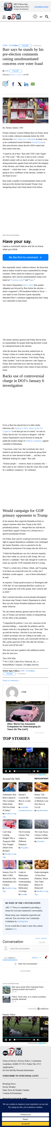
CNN (7, 71)
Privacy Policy (24, 1061)
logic (31, 280)
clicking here (22, 921)
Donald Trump (38, 142)
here (14, 929)
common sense (17, 280)
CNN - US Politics (28, 671)
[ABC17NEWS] (17, 17)
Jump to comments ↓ (11, 680)
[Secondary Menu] (6, 17)
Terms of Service (10, 1061)
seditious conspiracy (34, 441)
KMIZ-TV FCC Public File (24, 1064)
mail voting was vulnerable (24, 139)
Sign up (44, 938)
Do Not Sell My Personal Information (18, 1070)
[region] (25, 974)
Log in (37, 938)
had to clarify (28, 285)
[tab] (10, 958)
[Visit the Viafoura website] (42, 1009)
